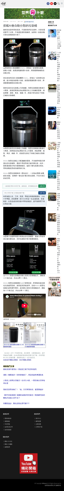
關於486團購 (8, 444)
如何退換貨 (7, 430)
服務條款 (7, 421)
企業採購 (38, 424)
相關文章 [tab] (51, 22)
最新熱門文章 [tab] (52, 25)
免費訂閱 (42, 186)
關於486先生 (8, 441)
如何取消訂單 (8, 427)
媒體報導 (7, 447)
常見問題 (7, 424)
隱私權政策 (7, 418)
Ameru (12, 319)
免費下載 (42, 193)
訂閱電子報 (38, 427)
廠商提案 (38, 421)
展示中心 (38, 418)
